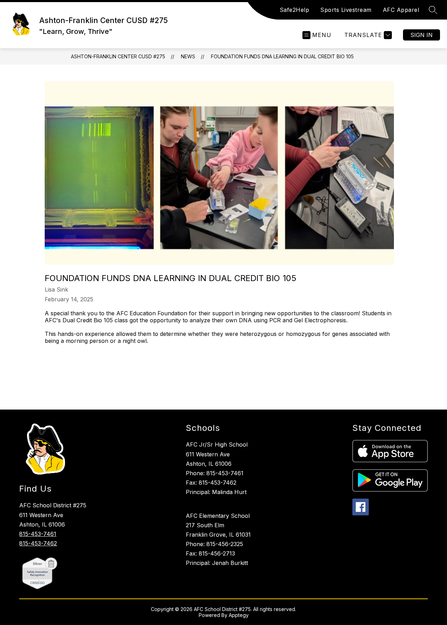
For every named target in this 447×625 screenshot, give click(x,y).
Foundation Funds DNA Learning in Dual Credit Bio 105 (282, 56)
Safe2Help (294, 9)
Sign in (421, 34)
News (188, 56)
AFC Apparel (401, 9)
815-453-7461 (37, 533)
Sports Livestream (346, 9)
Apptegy (239, 615)
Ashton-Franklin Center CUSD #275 (118, 56)
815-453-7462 (38, 543)
